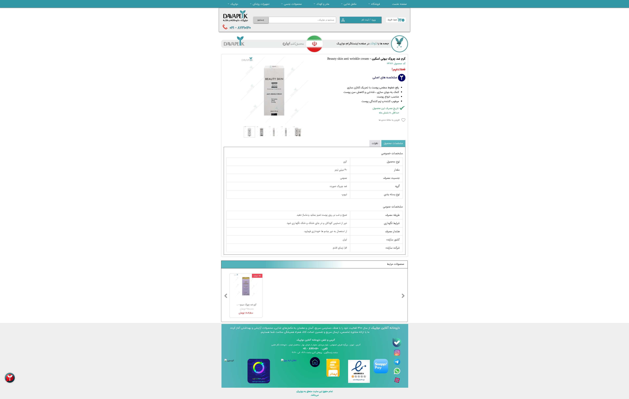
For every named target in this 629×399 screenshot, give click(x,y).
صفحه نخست (399, 4)
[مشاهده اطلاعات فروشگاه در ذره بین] (289, 360)
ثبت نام (365, 20)
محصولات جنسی (293, 4)
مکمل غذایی (350, 4)
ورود (373, 20)
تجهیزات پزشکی (261, 4)
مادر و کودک (322, 4)
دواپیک (234, 4)
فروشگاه (375, 4)
